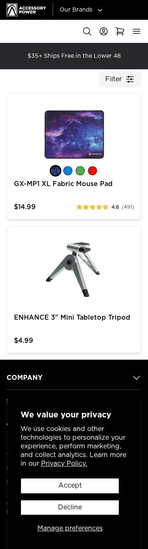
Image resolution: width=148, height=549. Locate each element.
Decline (70, 507)
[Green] (80, 171)
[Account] (104, 31)
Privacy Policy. (64, 463)
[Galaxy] (55, 171)
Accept (70, 485)
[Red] (92, 171)
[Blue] (68, 171)
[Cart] (120, 31)
